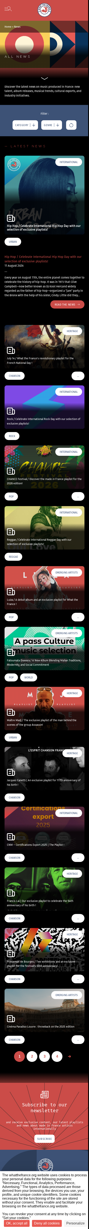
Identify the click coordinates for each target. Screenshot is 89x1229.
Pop (11, 496)
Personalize (75, 1223)
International (69, 162)
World (28, 677)
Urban (13, 242)
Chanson (14, 376)
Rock (12, 436)
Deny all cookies (47, 1223)
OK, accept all (16, 1223)
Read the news (65, 304)
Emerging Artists (67, 572)
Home (8, 27)
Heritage (72, 331)
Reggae (13, 557)
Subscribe (44, 1139)
